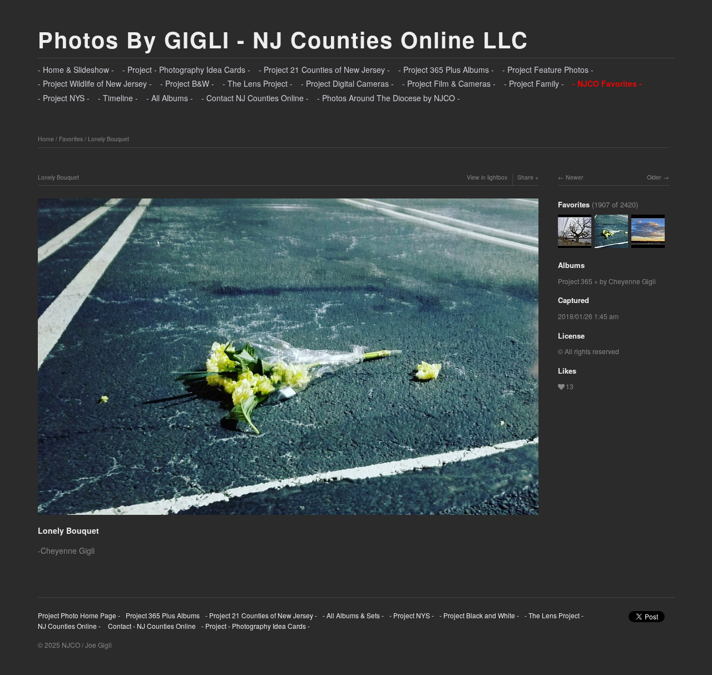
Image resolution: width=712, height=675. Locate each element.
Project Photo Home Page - (79, 615)
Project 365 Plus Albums (163, 615)
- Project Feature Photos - (548, 69)
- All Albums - (169, 97)
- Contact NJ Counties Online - (255, 97)
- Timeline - (118, 97)
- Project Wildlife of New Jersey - (95, 83)
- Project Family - (534, 83)
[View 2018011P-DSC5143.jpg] (648, 242)
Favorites (71, 139)
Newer (575, 177)
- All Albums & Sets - (353, 615)
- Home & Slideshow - (76, 69)
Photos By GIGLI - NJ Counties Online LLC (283, 39)
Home (46, 139)
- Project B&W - (187, 83)
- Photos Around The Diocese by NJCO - (388, 97)
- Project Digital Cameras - (347, 83)
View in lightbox (487, 177)
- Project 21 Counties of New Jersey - (324, 69)
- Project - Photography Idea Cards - (186, 69)
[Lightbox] (288, 516)
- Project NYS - (64, 97)
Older (654, 177)
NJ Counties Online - (69, 626)
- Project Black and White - (479, 615)
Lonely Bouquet (108, 139)
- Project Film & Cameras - (449, 83)
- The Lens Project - (257, 83)
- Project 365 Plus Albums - (446, 69)
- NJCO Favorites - (607, 83)
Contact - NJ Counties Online (151, 626)
